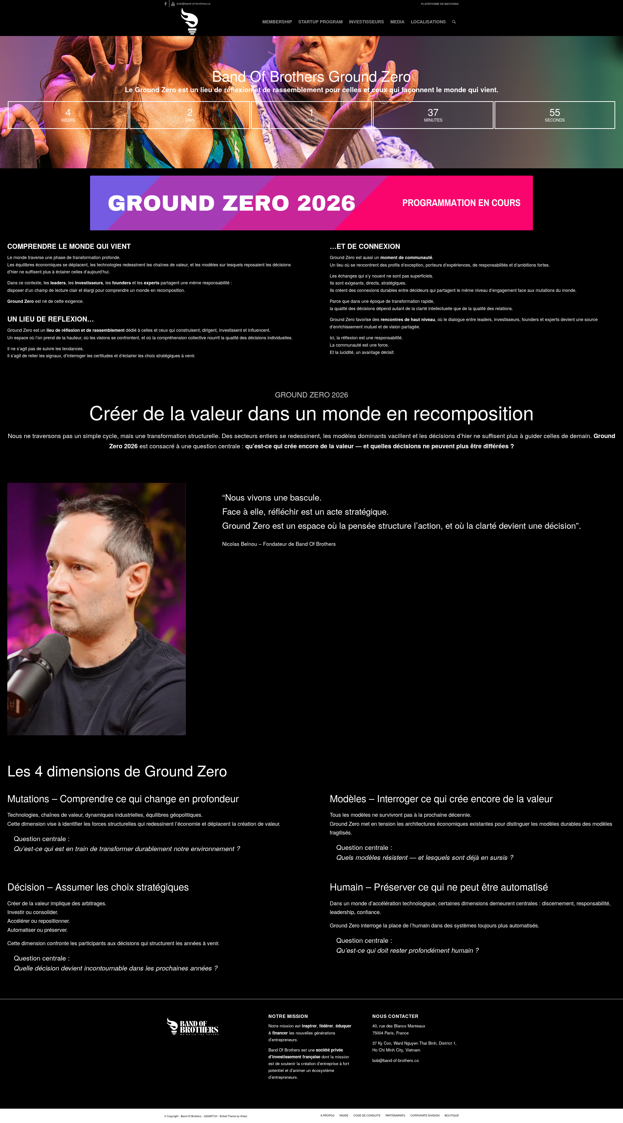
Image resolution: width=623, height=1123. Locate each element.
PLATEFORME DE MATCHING (440, 4)
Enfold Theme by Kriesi (233, 1116)
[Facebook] (165, 3)
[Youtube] (173, 3)
